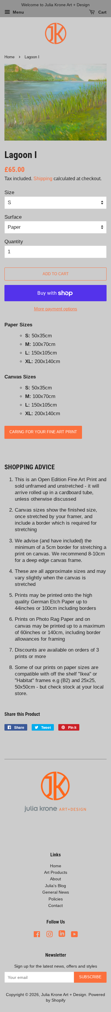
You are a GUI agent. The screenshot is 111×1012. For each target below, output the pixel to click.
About (55, 878)
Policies (56, 899)
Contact (55, 905)
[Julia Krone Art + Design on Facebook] (36, 934)
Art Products (55, 872)
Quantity (13, 241)
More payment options (55, 308)
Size (9, 192)
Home (9, 57)
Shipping (42, 178)
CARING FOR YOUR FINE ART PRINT (43, 432)
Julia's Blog (55, 885)
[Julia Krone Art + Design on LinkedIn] (62, 934)
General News (55, 892)
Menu (18, 12)
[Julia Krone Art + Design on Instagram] (49, 934)
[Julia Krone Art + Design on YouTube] (74, 934)
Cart (102, 12)
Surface (13, 217)
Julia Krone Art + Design (63, 994)
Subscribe (90, 977)
